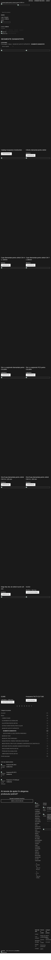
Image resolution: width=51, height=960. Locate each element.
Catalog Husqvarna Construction (11, 150)
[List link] (38, 841)
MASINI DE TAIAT (6, 736)
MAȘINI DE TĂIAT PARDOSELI (9, 738)
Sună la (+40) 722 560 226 (17, 800)
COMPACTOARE (6, 718)
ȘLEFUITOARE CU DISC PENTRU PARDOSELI (14, 733)
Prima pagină (4, 44)
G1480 (3, 696)
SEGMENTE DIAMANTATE (9, 730)
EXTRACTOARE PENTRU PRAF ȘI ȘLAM (12, 725)
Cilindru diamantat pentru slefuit (36, 150)
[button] (30, 155)
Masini (2, 715)
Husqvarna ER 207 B (11, 772)
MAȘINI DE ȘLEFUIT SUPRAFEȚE (10, 728)
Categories (4, 42)
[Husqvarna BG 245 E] (3, 767)
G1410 (28, 587)
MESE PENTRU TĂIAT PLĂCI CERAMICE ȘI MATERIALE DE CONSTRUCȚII (20, 743)
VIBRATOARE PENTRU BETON (10, 753)
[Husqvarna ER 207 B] (3, 774)
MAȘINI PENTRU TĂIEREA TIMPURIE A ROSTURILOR (15, 741)
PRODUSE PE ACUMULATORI (9, 751)
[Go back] (2, 36)
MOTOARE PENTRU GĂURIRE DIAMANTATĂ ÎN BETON (16, 746)
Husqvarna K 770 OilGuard (12, 779)
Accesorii (3, 713)
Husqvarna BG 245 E (11, 764)
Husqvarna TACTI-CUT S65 (35, 696)
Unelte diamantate (5, 756)
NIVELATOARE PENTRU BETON (10, 748)
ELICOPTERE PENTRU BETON (10, 723)
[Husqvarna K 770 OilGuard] (3, 782)
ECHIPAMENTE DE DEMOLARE (10, 720)
